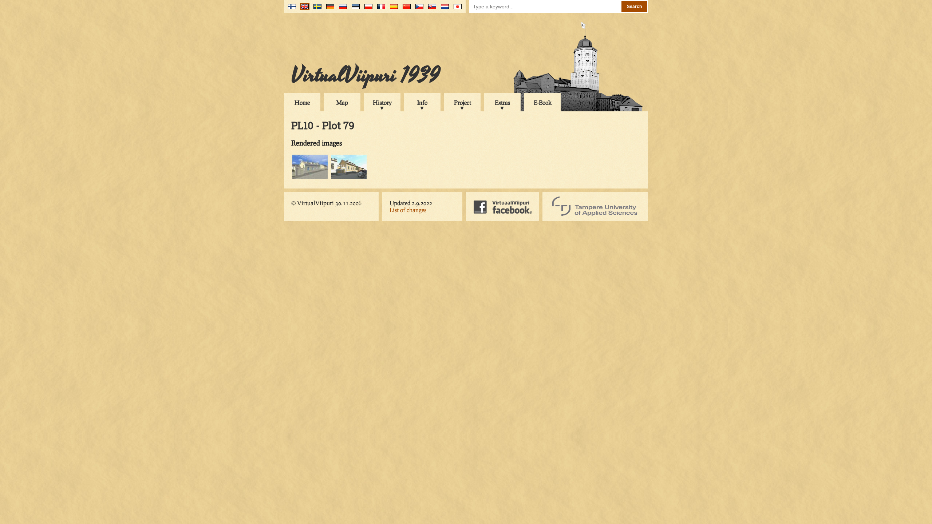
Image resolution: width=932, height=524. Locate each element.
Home (302, 102)
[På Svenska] (315, 9)
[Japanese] (456, 9)
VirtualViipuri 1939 (365, 75)
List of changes (408, 209)
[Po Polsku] (366, 9)
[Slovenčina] (430, 9)
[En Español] (392, 9)
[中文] (405, 9)
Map (342, 102)
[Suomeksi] (290, 9)
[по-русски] (341, 9)
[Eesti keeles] (354, 9)
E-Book (543, 102)
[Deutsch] (328, 9)
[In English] (303, 9)
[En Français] (379, 9)
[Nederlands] (443, 9)
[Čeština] (417, 9)
